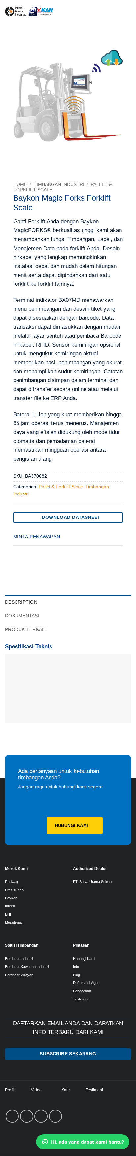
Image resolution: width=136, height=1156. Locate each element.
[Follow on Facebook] (12, 1116)
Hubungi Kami (84, 959)
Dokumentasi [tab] (22, 616)
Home (20, 184)
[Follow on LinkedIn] (41, 1116)
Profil (9, 1090)
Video (36, 1090)
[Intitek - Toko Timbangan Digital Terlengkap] (56, 11)
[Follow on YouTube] (55, 1116)
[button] (125, 11)
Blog (76, 975)
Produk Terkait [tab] (26, 629)
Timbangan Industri (59, 184)
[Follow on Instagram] (26, 1116)
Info (76, 967)
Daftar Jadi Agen (86, 983)
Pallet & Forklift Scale (61, 486)
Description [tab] (21, 602)
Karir (65, 1090)
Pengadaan (82, 991)
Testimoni (80, 999)
